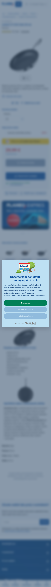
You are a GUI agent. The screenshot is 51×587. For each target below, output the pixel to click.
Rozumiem (25, 303)
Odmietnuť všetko (25, 316)
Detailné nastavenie (25, 309)
